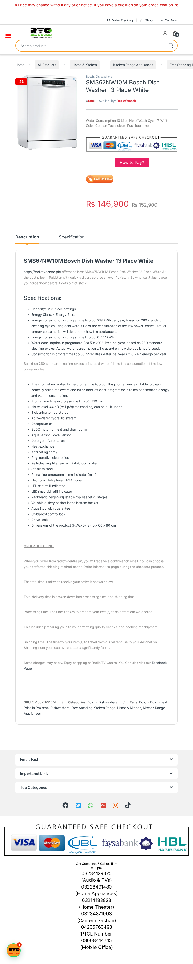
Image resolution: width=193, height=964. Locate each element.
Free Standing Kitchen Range (93, 708)
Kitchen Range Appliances (133, 65)
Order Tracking (122, 20)
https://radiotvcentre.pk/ (42, 272)
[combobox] (90, 45)
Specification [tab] (71, 237)
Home (19, 65)
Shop (149, 20)
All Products (47, 65)
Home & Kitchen (85, 65)
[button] (74, 80)
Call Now (171, 20)
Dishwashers (103, 76)
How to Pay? (132, 162)
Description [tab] (27, 237)
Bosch (90, 76)
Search (170, 45)
